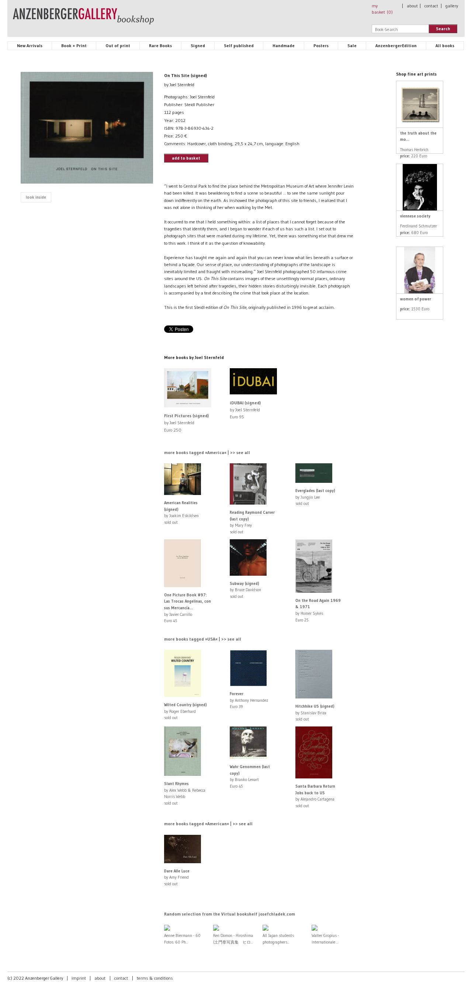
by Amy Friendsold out (177, 877)
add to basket (186, 158)
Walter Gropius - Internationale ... (325, 939)
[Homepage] (83, 19)
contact (431, 5)
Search (443, 28)
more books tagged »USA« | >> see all (202, 639)
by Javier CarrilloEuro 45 (187, 607)
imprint (79, 978)
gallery (451, 5)
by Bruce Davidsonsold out (245, 590)
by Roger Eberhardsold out (185, 711)
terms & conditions (155, 978)
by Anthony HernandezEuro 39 (249, 700)
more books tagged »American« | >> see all (208, 823)
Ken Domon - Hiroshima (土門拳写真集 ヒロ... (233, 939)
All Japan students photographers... (278, 939)
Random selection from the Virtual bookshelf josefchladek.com (229, 914)
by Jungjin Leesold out (315, 497)
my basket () (382, 9)
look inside (36, 197)
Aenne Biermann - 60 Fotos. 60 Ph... (182, 939)
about (412, 5)
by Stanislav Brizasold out (314, 713)
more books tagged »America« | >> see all (207, 452)
